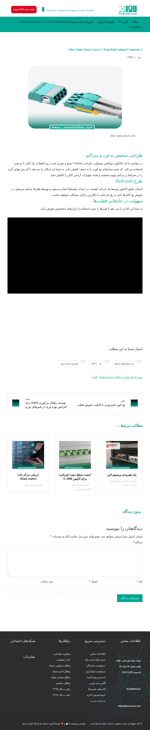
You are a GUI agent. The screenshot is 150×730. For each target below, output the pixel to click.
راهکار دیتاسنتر (63, 683)
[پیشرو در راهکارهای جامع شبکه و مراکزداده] (128, 10)
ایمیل (93, 581)
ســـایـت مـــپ (98, 700)
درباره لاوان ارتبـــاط (95, 659)
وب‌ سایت (46, 581)
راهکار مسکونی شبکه (59, 665)
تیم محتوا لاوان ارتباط (124, 363)
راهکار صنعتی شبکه (60, 677)
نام (139, 581)
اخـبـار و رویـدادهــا (96, 677)
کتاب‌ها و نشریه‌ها (97, 689)
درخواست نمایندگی (96, 665)
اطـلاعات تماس (98, 653)
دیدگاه (137, 542)
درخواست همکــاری (96, 671)
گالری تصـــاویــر (97, 683)
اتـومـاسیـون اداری (96, 695)
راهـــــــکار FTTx (61, 695)
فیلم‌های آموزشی (83, 489)
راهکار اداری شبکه (61, 671)
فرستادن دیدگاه (130, 598)
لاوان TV (125, 485)
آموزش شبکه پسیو (69, 363)
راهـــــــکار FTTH (61, 689)
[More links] (104, 10)
